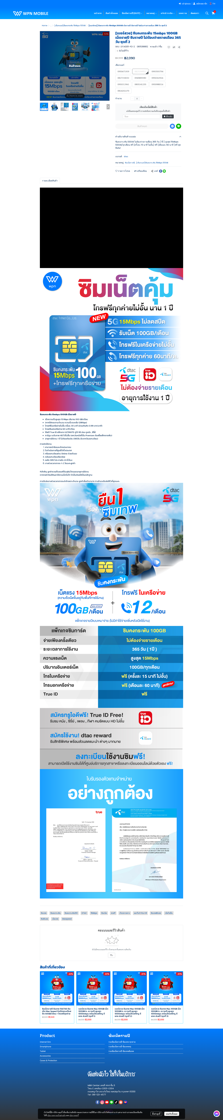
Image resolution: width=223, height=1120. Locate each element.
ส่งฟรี (113, 913)
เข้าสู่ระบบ (186, 3)
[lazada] (125, 1102)
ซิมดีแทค (44, 919)
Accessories (45, 1056)
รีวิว (111, 955)
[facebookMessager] (216, 1113)
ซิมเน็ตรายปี (130, 162)
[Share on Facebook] (160, 171)
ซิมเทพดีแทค (156, 913)
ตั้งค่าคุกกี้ (156, 1114)
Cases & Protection (48, 1060)
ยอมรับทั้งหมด (171, 1114)
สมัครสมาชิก (201, 3)
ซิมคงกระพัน (55, 913)
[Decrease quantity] (132, 98)
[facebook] (97, 1102)
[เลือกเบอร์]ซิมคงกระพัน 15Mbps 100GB (70, 25)
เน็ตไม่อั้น (169, 913)
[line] (111, 1102)
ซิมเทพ (43, 913)
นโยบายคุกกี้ (74, 1115)
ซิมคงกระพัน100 (71, 913)
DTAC (84, 913)
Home (44, 25)
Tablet (43, 1051)
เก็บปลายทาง (125, 913)
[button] (212, 3)
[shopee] (121, 1102)
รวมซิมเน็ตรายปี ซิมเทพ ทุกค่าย (122, 1042)
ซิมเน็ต (104, 913)
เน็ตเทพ (55, 919)
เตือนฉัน (169, 116)
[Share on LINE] (164, 171)
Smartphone (45, 1046)
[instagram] (102, 1102)
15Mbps (94, 913)
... (50, 25)
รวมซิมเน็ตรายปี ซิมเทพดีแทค (121, 1051)
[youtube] (107, 1102)
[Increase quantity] (142, 98)
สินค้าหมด (142, 126)
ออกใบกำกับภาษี (140, 913)
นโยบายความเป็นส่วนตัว (56, 1115)
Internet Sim (45, 1042)
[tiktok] (116, 1102)
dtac (126, 156)
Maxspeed (66, 919)
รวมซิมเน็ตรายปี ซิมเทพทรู (120, 1046)
